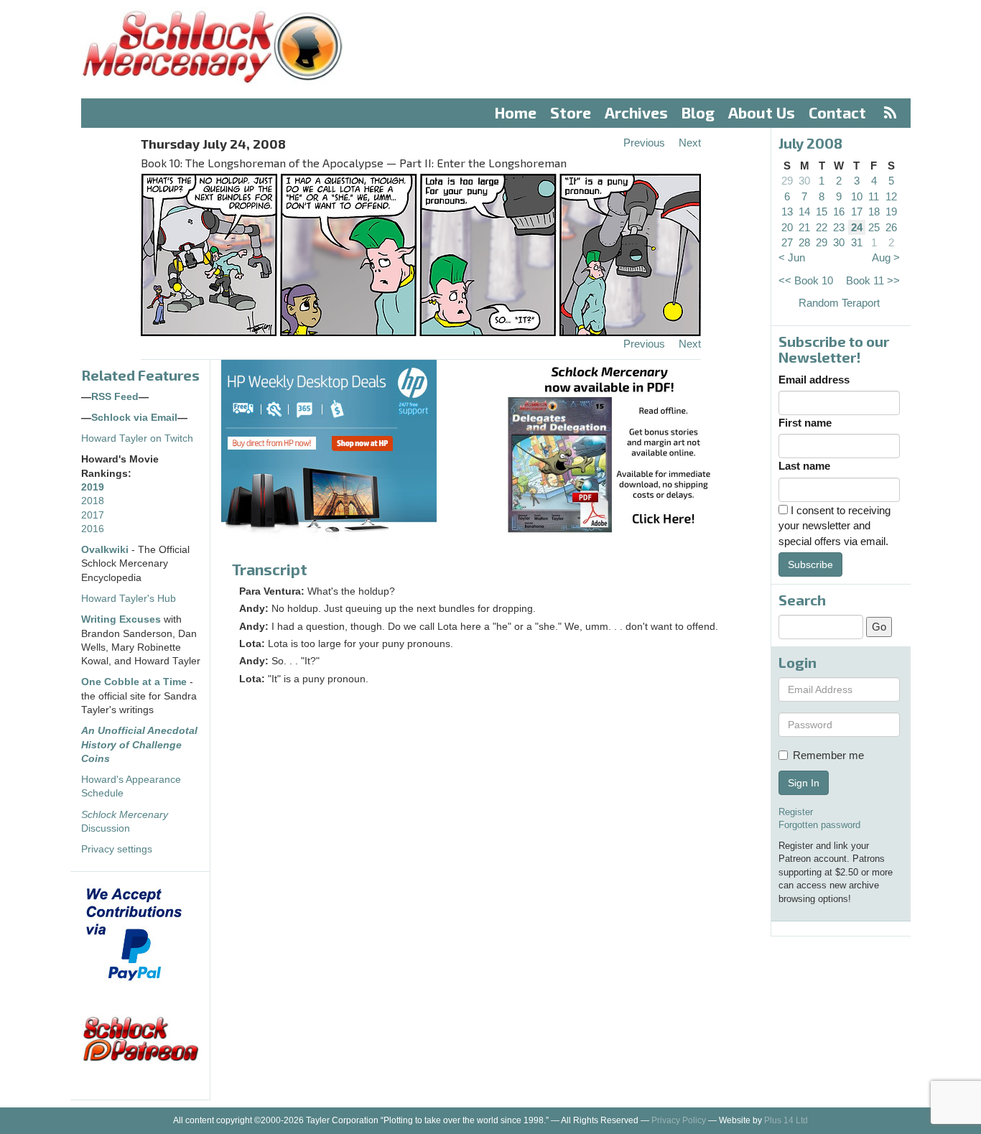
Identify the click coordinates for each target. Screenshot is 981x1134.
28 (804, 242)
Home (515, 112)
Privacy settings (116, 849)
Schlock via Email (134, 417)
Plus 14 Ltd (786, 1120)
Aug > (886, 257)
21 (804, 227)
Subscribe (810, 564)
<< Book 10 (805, 280)
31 (857, 242)
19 (891, 211)
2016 (92, 529)
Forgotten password (819, 824)
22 (821, 227)
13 (787, 211)
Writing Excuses (121, 619)
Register (795, 812)
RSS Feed (115, 396)
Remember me (828, 755)
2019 (92, 487)
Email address (814, 379)
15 (821, 211)
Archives (636, 112)
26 (891, 227)
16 (839, 211)
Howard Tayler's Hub (128, 598)
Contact (837, 112)
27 (787, 242)
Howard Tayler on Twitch (137, 438)
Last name (804, 466)
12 (891, 196)
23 (839, 227)
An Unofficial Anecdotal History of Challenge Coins (139, 744)
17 (857, 211)
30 (804, 181)
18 (874, 211)
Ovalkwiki (106, 549)
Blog (698, 112)
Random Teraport (839, 303)
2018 (92, 501)
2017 (92, 515)
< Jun (791, 257)
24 (857, 227)
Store (570, 112)
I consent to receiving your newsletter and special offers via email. (834, 525)
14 (804, 211)
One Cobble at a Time (134, 682)
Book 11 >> (873, 280)
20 (787, 227)
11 (873, 196)
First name (805, 423)
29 (787, 181)
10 (857, 196)
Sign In (803, 783)
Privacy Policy (678, 1120)
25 (874, 227)
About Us (761, 112)
